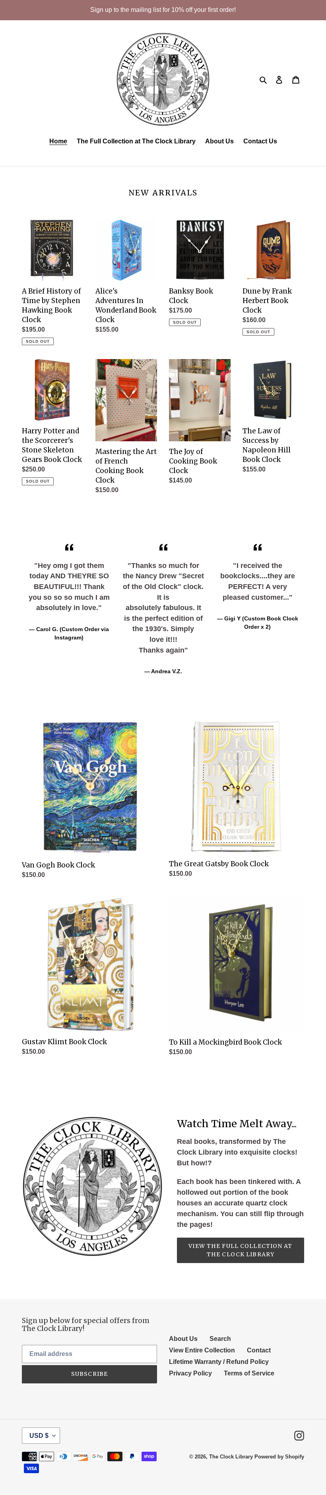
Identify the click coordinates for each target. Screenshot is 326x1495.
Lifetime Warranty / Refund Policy (219, 1361)
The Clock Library (231, 1457)
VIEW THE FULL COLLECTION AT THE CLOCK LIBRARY (240, 1250)
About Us (183, 1338)
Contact (259, 1350)
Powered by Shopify (279, 1457)
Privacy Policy (190, 1373)
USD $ (39, 1435)
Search (220, 1338)
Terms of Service (249, 1373)
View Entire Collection (202, 1350)
